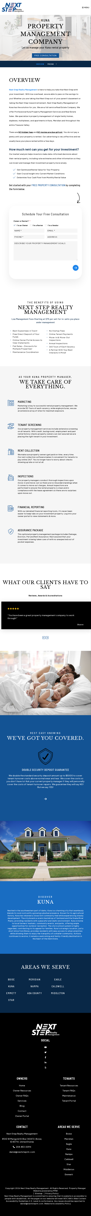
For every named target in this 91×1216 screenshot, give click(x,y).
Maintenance (69, 1095)
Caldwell (68, 1159)
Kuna (68, 1149)
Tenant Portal (69, 1100)
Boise (69, 1133)
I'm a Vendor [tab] (53, 225)
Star (69, 1164)
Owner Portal (22, 1116)
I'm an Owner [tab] (22, 225)
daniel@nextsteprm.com (22, 1152)
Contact (22, 1111)
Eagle (69, 1144)
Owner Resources (22, 1090)
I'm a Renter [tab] (38, 225)
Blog (22, 1106)
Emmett (69, 1174)
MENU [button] (86, 7)
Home (22, 1085)
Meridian (68, 1139)
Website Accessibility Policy (57, 1203)
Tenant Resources (69, 1085)
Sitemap (39, 1193)
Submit (76, 268)
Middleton (69, 1169)
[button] (43, 637)
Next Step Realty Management (23, 89)
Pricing (50, 64)
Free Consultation (45, 55)
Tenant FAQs (68, 1090)
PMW (55, 1191)
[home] (13, 7)
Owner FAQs (22, 1095)
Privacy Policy (52, 1193)
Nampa (68, 1154)
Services (22, 1100)
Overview (40, 64)
